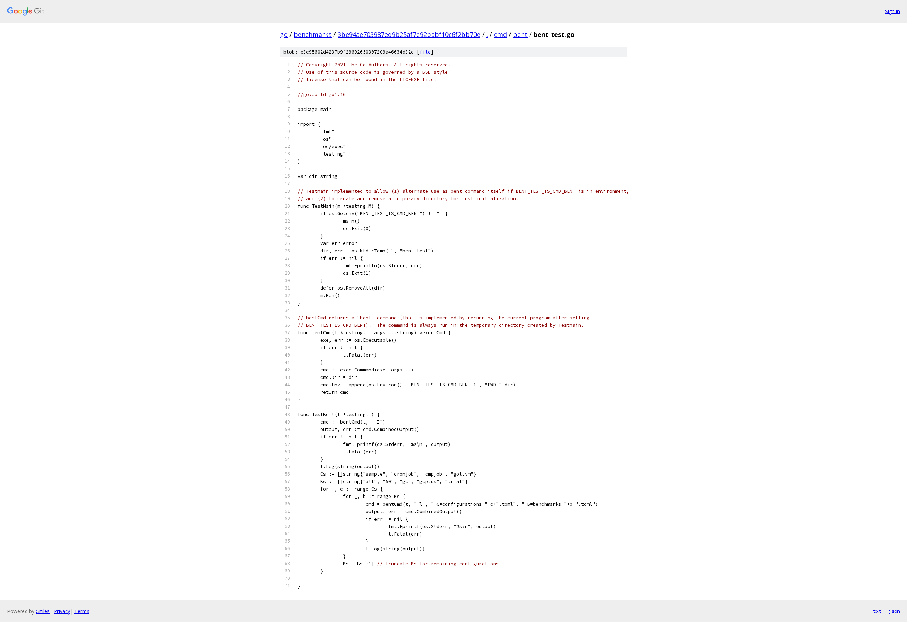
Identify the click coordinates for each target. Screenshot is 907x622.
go (284, 34)
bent (520, 34)
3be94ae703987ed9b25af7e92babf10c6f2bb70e (409, 34)
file (425, 52)
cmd (500, 34)
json (894, 611)
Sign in (892, 11)
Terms (81, 611)
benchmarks (313, 34)
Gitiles (43, 611)
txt (877, 611)
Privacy (62, 611)
